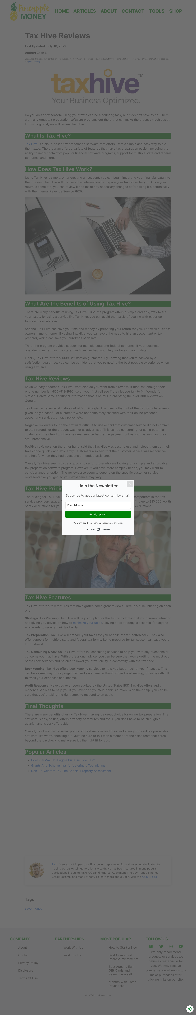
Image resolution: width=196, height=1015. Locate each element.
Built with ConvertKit (98, 529)
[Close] (130, 484)
